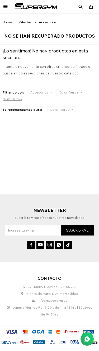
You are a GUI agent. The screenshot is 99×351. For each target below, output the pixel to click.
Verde (69, 92)
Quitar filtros (12, 99)
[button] (80, 6)
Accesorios (39, 92)
